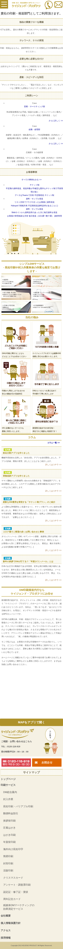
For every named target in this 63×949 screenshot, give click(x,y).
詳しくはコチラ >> (53, 465)
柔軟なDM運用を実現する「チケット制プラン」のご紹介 (29, 502)
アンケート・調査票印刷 (17, 884)
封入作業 (8, 799)
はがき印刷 (9, 835)
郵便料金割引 (10, 813)
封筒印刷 (8, 863)
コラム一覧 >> (53, 443)
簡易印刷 (8, 856)
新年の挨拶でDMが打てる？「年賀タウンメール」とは (28, 561)
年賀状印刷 (9, 842)
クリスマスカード (13, 877)
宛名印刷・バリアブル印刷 (18, 806)
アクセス (6, 930)
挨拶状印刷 (9, 820)
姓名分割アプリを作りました (16, 453)
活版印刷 (8, 870)
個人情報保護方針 (11, 923)
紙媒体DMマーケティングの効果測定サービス (18, 907)
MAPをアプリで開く (31, 722)
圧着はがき (9, 827)
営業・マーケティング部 (34, 106)
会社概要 (6, 915)
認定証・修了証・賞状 (15, 892)
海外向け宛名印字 (13, 849)
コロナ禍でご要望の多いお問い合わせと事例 (23, 532)
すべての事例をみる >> (32, 180)
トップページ (8, 779)
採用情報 (6, 937)
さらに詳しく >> (56, 121)
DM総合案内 (10, 792)
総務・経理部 (34, 129)
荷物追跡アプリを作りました (16, 476)
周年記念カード (12, 899)
